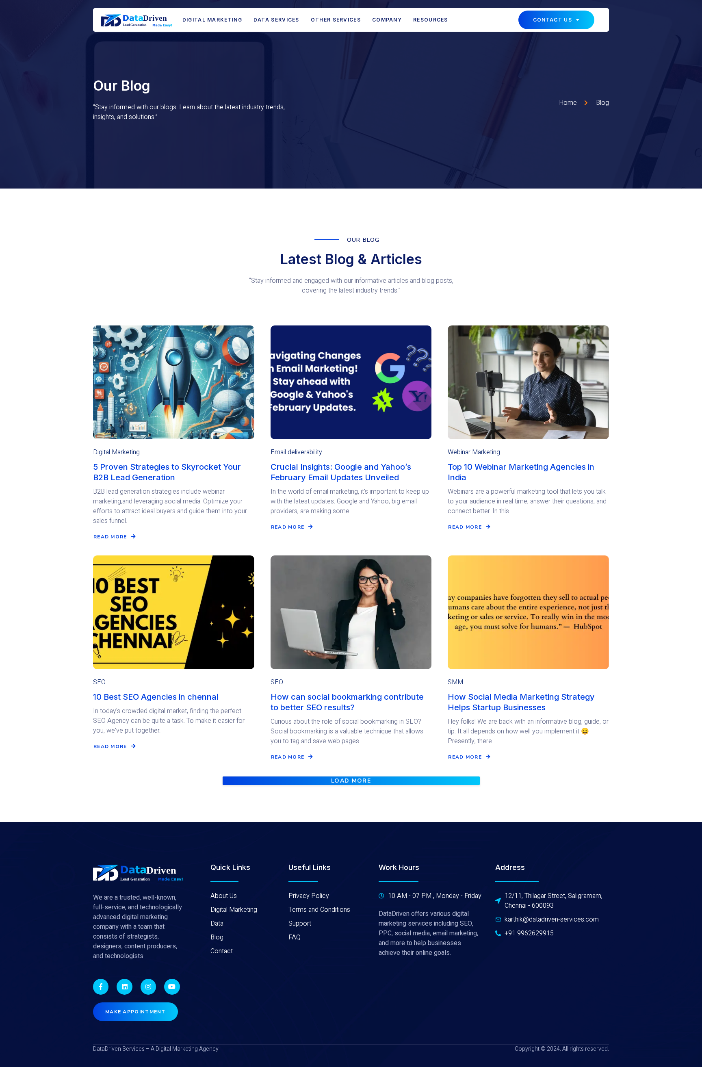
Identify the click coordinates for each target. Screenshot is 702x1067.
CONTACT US (552, 20)
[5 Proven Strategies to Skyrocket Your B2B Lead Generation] (173, 382)
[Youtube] (172, 986)
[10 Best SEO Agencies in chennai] (173, 612)
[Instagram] (148, 986)
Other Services (336, 20)
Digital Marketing (212, 20)
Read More (110, 537)
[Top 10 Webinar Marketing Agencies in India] (528, 382)
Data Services (276, 20)
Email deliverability (296, 452)
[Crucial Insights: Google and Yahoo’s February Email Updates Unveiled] (351, 382)
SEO (99, 682)
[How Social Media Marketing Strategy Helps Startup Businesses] (528, 612)
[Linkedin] (124, 986)
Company (387, 20)
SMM (455, 682)
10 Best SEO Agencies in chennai (155, 697)
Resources (430, 20)
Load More (351, 781)
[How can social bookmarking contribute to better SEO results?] (351, 612)
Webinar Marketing (474, 452)
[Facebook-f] (100, 986)
